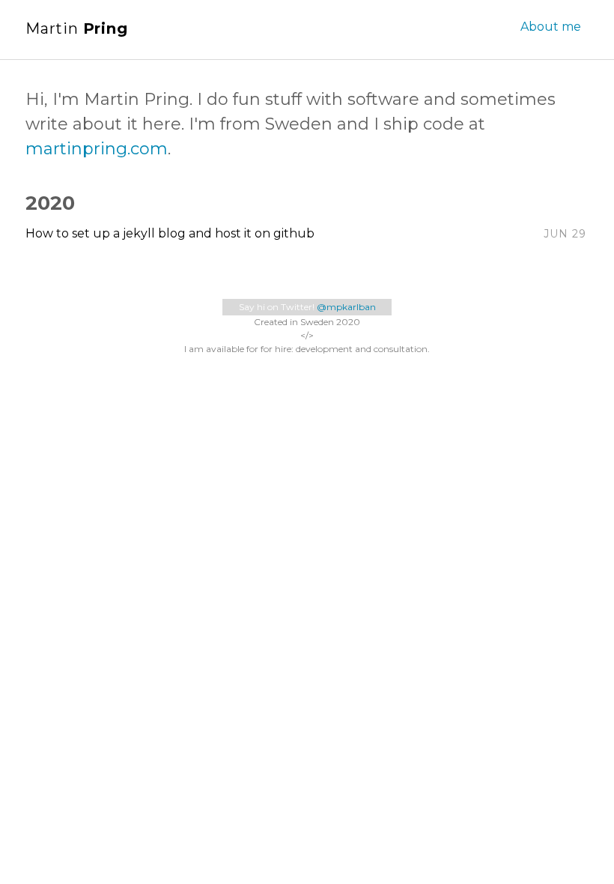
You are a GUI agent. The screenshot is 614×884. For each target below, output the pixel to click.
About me (550, 26)
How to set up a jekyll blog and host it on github (169, 233)
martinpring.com (96, 149)
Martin (76, 28)
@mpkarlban (346, 306)
